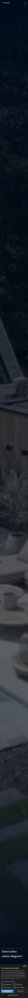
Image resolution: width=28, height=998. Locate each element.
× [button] (26, 966)
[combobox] (24, 5)
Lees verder (18, 978)
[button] (14, 995)
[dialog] (14, 981)
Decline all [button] (20, 991)
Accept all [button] (7, 991)
